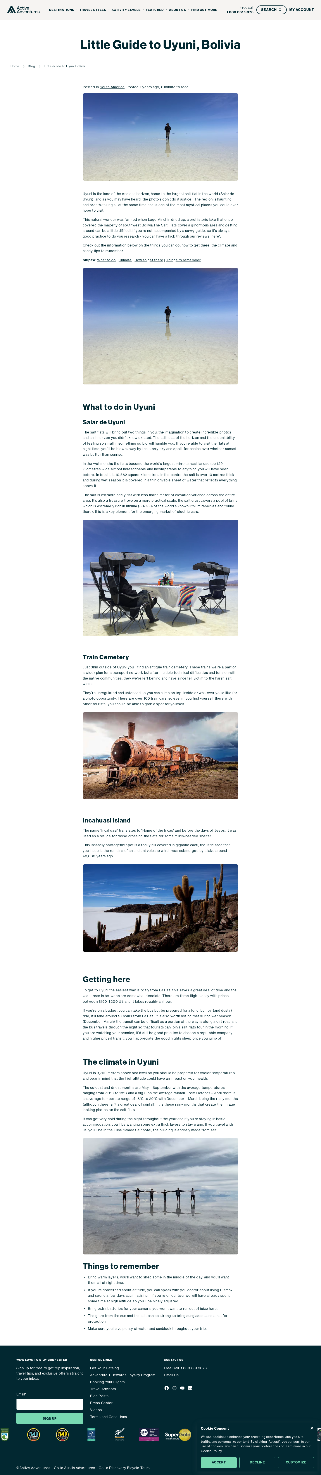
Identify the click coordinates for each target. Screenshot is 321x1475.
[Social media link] (166, 1388)
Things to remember (183, 260)
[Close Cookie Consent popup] (312, 1428)
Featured (155, 10)
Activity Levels (126, 10)
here (215, 236)
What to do (106, 260)
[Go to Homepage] (23, 9)
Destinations (61, 10)
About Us (177, 10)
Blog (31, 66)
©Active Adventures (33, 1468)
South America (112, 87)
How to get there (149, 260)
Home (14, 66)
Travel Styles (92, 10)
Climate (125, 260)
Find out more (204, 10)
